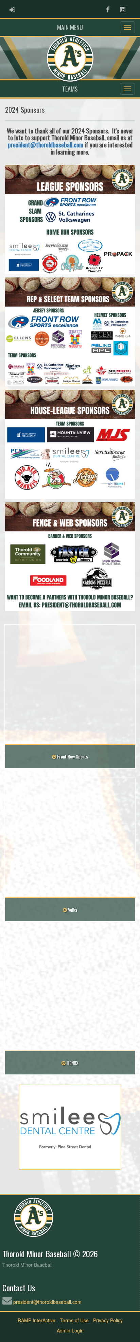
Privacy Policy (108, 1320)
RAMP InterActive (36, 1320)
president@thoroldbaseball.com (45, 144)
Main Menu (70, 27)
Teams (70, 88)
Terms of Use (74, 1320)
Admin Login (70, 1330)
